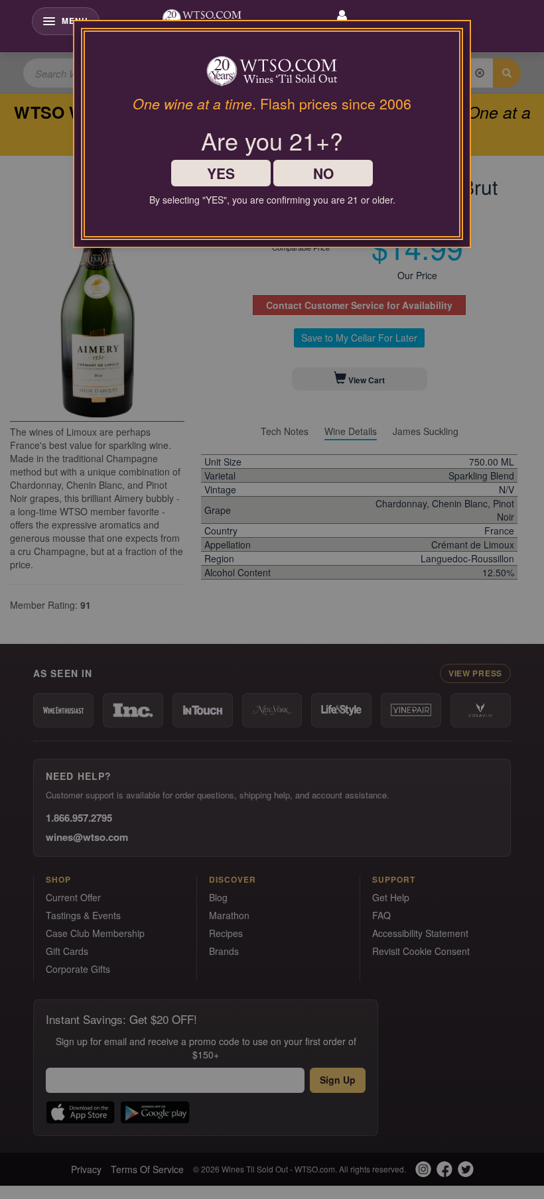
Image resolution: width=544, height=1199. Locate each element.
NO (323, 173)
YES (221, 173)
